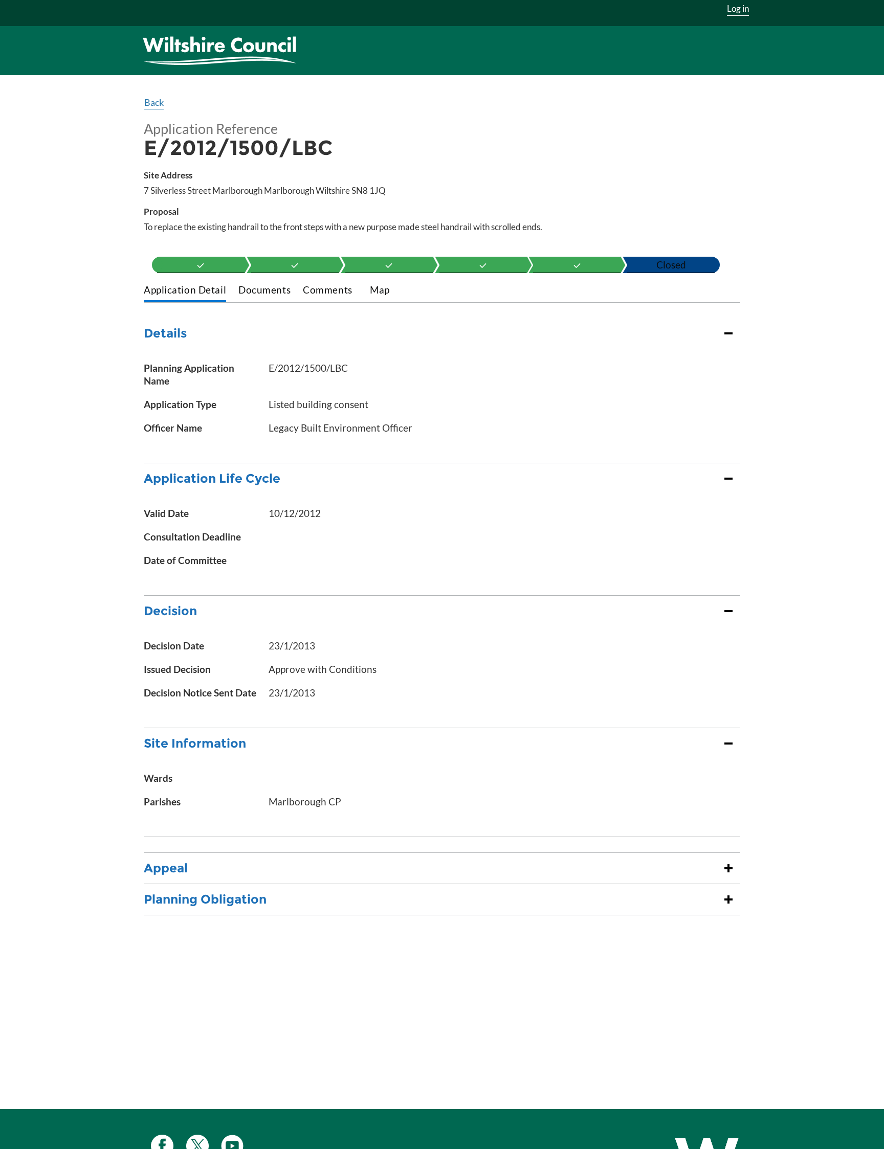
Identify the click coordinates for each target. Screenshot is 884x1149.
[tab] (185, 290)
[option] (201, 265)
